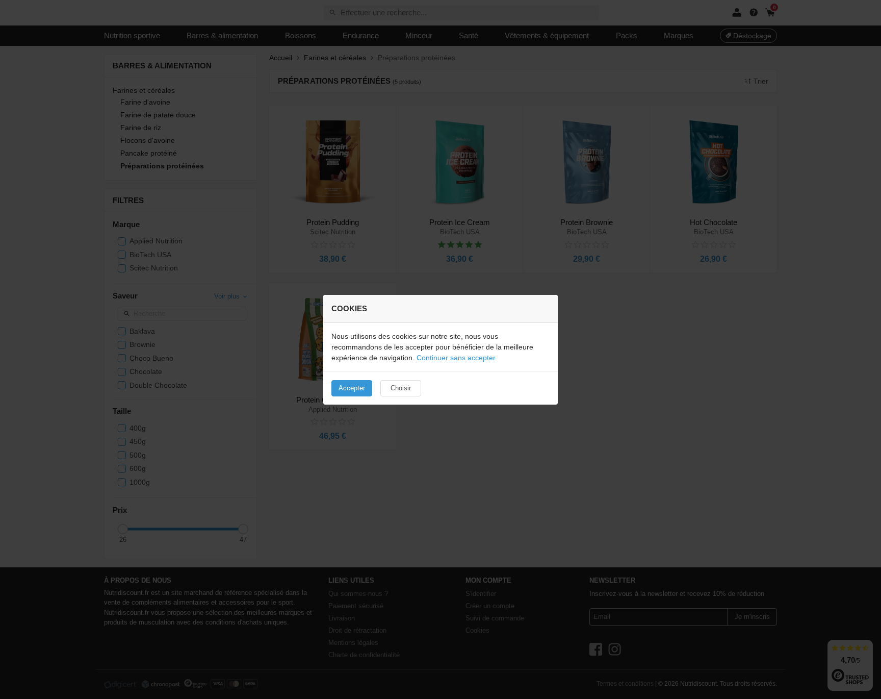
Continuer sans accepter (456, 358)
